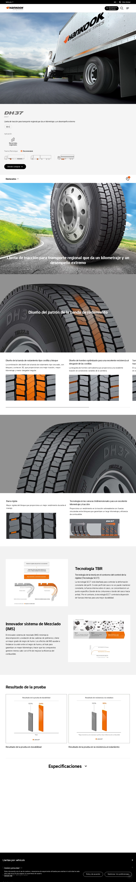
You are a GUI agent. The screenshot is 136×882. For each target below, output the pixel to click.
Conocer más (8, 876)
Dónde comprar (13, 166)
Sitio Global (126, 2)
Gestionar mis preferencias (118, 874)
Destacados (11, 178)
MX (115, 2)
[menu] (127, 8)
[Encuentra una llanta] (121, 8)
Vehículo (9, 2)
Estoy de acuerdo (93, 874)
